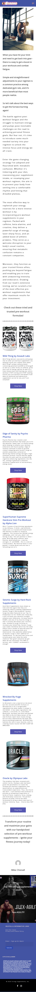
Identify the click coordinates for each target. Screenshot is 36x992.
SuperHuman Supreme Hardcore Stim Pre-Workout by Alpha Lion (17, 520)
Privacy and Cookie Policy (15, 931)
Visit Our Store (11, 930)
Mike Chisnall (18, 869)
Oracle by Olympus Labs (15, 778)
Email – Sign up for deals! (15, 941)
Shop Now (18, 386)
